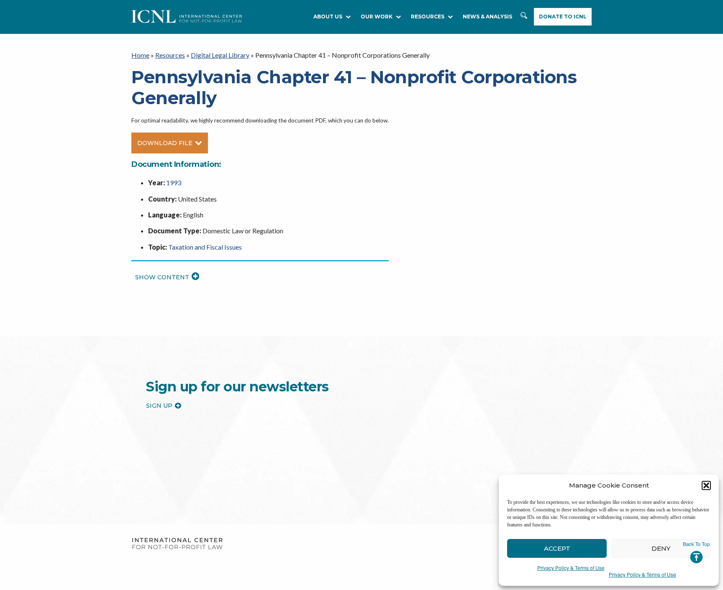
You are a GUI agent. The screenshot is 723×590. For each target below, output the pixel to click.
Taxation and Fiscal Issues (205, 247)
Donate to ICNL (563, 16)
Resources (170, 55)
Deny (660, 548)
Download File (164, 143)
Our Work (376, 16)
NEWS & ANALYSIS (487, 16)
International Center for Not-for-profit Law (177, 544)
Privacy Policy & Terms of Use (571, 567)
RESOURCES (427, 16)
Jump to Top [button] (696, 552)
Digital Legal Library (220, 55)
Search (523, 17)
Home (140, 55)
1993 (173, 182)
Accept (557, 548)
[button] (706, 485)
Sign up (159, 405)
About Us (327, 16)
